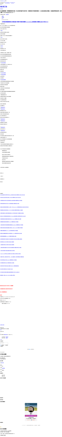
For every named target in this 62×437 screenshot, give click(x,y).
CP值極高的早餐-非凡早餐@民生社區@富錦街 (7, 244)
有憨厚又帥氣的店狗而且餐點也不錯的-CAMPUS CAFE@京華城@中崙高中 (11, 227)
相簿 (2, 16)
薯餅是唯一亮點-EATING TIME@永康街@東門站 (7, 275)
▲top (1, 339)
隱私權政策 (35, 425)
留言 (6, 334)
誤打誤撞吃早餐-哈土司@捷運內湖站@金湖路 (7, 262)
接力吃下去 (3, 6)
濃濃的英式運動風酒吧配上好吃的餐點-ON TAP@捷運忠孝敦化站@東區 (11, 233)
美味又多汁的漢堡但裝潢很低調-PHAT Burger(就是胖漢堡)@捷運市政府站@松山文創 (13, 216)
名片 (2, 18)
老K (1, 329)
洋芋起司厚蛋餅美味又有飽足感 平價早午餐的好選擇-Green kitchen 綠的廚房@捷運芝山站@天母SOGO (25, 21)
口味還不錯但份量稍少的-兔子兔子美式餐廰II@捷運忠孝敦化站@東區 (10, 247)
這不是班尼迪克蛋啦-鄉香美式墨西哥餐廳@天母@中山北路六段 (9, 272)
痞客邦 (5, 334)
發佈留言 (2, 346)
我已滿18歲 (2, 435)
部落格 (3, 17)
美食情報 (7, 14)
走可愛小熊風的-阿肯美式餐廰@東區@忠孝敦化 (8, 250)
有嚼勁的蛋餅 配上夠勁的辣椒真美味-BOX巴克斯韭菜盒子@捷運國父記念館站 (12, 213)
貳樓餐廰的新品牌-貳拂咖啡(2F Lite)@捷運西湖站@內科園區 (9, 221)
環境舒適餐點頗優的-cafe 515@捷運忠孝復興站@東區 (8, 236)
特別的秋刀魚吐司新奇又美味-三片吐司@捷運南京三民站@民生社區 (10, 197)
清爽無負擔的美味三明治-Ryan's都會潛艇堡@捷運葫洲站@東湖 (9, 203)
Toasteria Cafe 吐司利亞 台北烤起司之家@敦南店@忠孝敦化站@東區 (10, 253)
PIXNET (25, 425)
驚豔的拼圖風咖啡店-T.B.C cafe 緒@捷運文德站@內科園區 (9, 230)
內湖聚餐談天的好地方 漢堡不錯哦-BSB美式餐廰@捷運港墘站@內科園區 (11, 200)
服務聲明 (39, 425)
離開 (4, 435)
